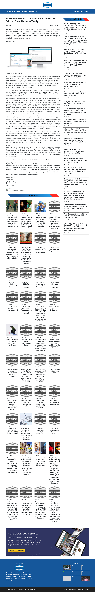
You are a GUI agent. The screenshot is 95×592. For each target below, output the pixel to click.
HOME (9, 11)
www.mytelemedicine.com (30, 174)
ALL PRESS (25, 11)
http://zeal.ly (46, 159)
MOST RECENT (16, 11)
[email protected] (11, 183)
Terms (65, 589)
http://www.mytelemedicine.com (15, 190)
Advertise (80, 589)
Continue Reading (11, 41)
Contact (87, 589)
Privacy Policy (72, 589)
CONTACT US (33, 11)
